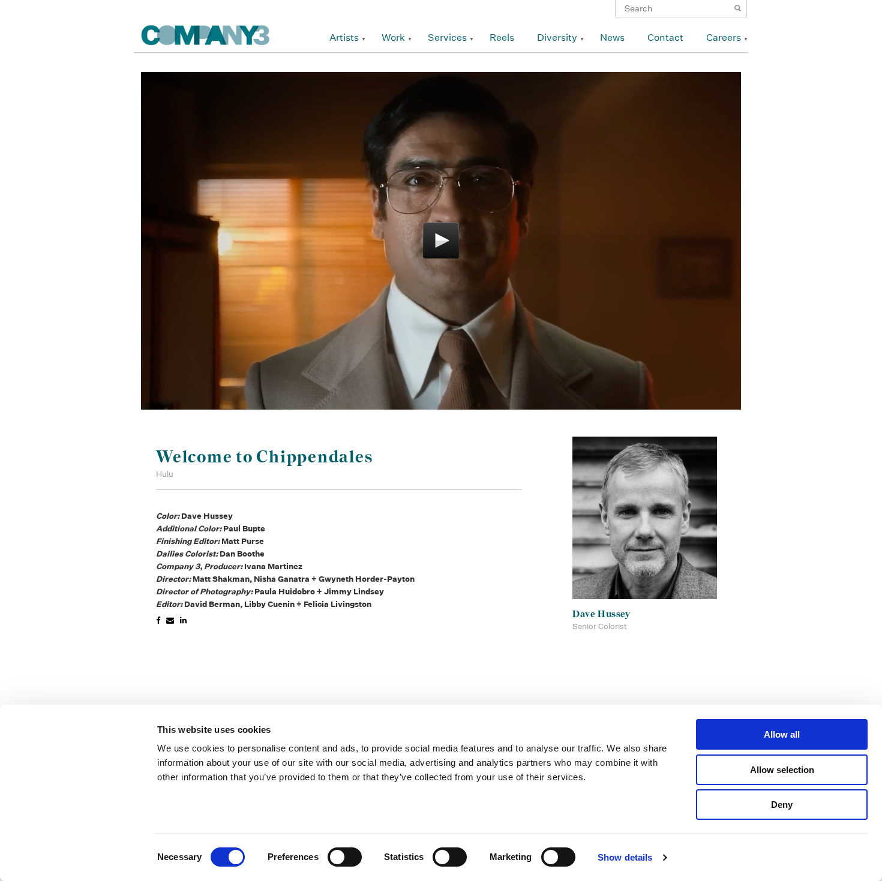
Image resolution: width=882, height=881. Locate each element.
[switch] (345, 857)
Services (447, 37)
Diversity (557, 37)
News (612, 37)
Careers (723, 37)
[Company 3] (205, 33)
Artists (344, 37)
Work (393, 37)
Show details (625, 857)
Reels (502, 37)
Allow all (782, 734)
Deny (782, 804)
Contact (665, 37)
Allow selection (782, 770)
